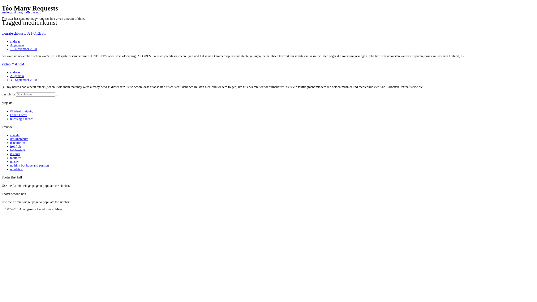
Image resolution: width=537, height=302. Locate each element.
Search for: (9, 94)
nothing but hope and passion (29, 165)
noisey (14, 161)
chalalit (15, 135)
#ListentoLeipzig (21, 111)
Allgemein (17, 76)
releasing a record (21, 119)
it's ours (15, 154)
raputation (16, 169)
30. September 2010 (23, 80)
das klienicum (19, 139)
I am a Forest (18, 115)
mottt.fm (15, 158)
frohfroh (15, 146)
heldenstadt (17, 150)
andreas (15, 72)
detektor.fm (17, 142)
